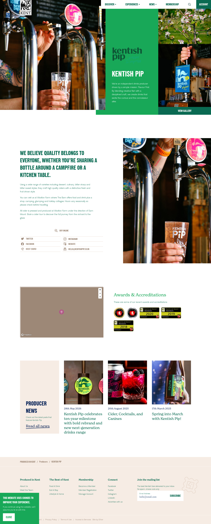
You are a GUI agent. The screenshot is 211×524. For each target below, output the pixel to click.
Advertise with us (115, 502)
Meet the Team (26, 490)
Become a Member (87, 486)
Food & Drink (54, 486)
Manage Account (86, 494)
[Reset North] (100, 297)
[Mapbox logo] (26, 334)
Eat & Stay (53, 490)
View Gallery (184, 110)
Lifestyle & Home (56, 494)
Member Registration (88, 490)
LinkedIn (111, 498)
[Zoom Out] (100, 293)
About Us (24, 486)
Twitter (111, 490)
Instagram (112, 494)
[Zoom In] (100, 289)
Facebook (112, 486)
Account (203, 4)
